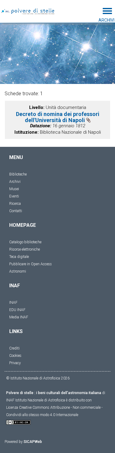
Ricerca (15, 203)
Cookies (15, 355)
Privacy (15, 363)
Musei (14, 189)
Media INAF (18, 317)
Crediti (14, 348)
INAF (13, 302)
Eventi (14, 196)
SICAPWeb (33, 442)
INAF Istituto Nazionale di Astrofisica (35, 400)
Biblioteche (18, 174)
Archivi (15, 181)
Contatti (15, 211)
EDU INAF (17, 310)
